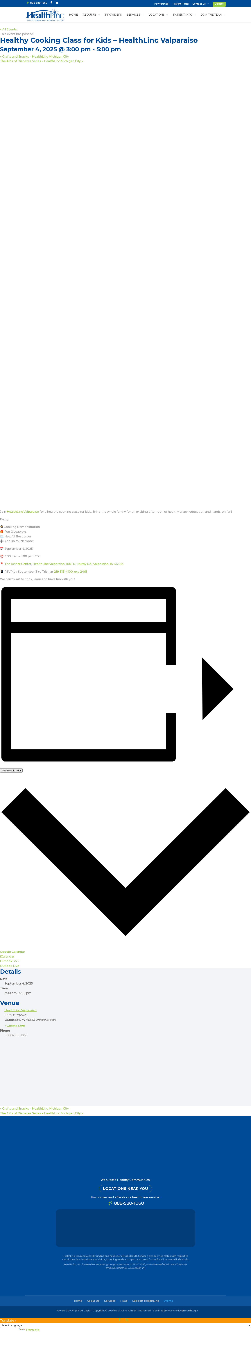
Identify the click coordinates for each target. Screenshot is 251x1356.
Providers (113, 14)
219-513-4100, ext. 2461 (70, 571)
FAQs (124, 1300)
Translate (33, 1330)
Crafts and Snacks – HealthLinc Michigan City (34, 56)
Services (133, 14)
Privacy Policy (173, 1310)
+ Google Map (14, 1026)
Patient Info (182, 14)
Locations (157, 14)
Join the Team (211, 14)
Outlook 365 (9, 961)
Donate (219, 3)
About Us (90, 14)
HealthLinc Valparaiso (22, 511)
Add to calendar (11, 770)
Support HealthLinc (145, 1300)
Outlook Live (9, 966)
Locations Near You (125, 1188)
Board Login (190, 1310)
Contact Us (199, 4)
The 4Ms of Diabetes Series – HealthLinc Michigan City (41, 61)
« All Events (8, 29)
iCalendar (7, 956)
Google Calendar (12, 952)
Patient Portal (181, 4)
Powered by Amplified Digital (73, 1310)
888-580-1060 (38, 2)
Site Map (158, 1310)
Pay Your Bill (161, 4)
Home (73, 14)
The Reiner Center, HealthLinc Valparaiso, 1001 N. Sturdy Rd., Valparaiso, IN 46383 (63, 564)
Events (168, 1300)
